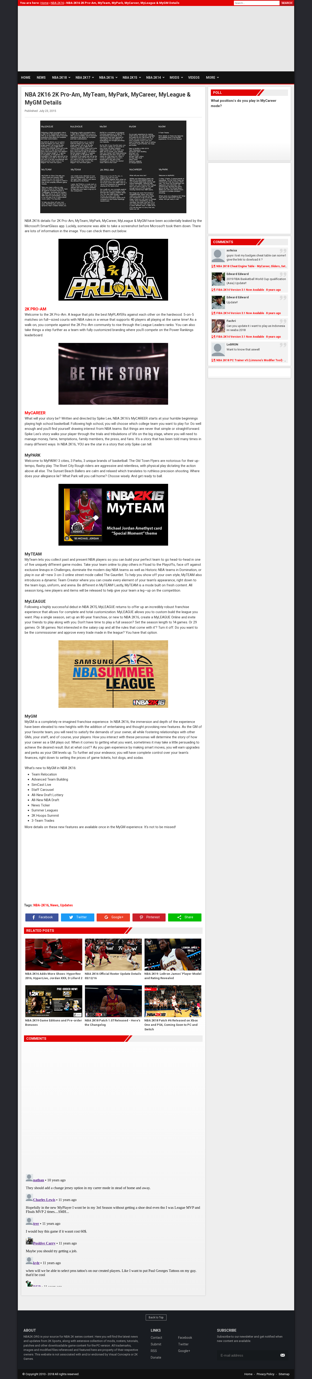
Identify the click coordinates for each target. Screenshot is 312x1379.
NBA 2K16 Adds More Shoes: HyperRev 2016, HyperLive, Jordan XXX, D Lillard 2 (53, 976)
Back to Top (156, 1317)
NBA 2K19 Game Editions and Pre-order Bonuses (53, 1023)
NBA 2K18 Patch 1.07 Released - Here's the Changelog (112, 1023)
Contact (156, 1337)
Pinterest (153, 917)
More (210, 77)
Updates (66, 905)
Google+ (117, 917)
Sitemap (284, 1374)
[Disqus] (113, 1106)
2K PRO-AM (35, 309)
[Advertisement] (101, 38)
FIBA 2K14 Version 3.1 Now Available (240, 289)
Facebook (45, 917)
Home (248, 1374)
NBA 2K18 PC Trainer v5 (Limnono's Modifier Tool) (249, 360)
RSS (154, 1351)
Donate (156, 1357)
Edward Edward (238, 274)
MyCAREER (35, 412)
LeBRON (232, 344)
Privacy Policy (265, 1374)
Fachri (231, 321)
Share (188, 917)
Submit (156, 1344)
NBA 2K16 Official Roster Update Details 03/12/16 (113, 976)
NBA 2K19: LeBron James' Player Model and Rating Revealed (172, 976)
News (54, 905)
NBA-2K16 (41, 905)
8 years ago (273, 289)
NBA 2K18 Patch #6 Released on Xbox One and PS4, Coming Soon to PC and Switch (171, 1025)
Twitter (81, 917)
